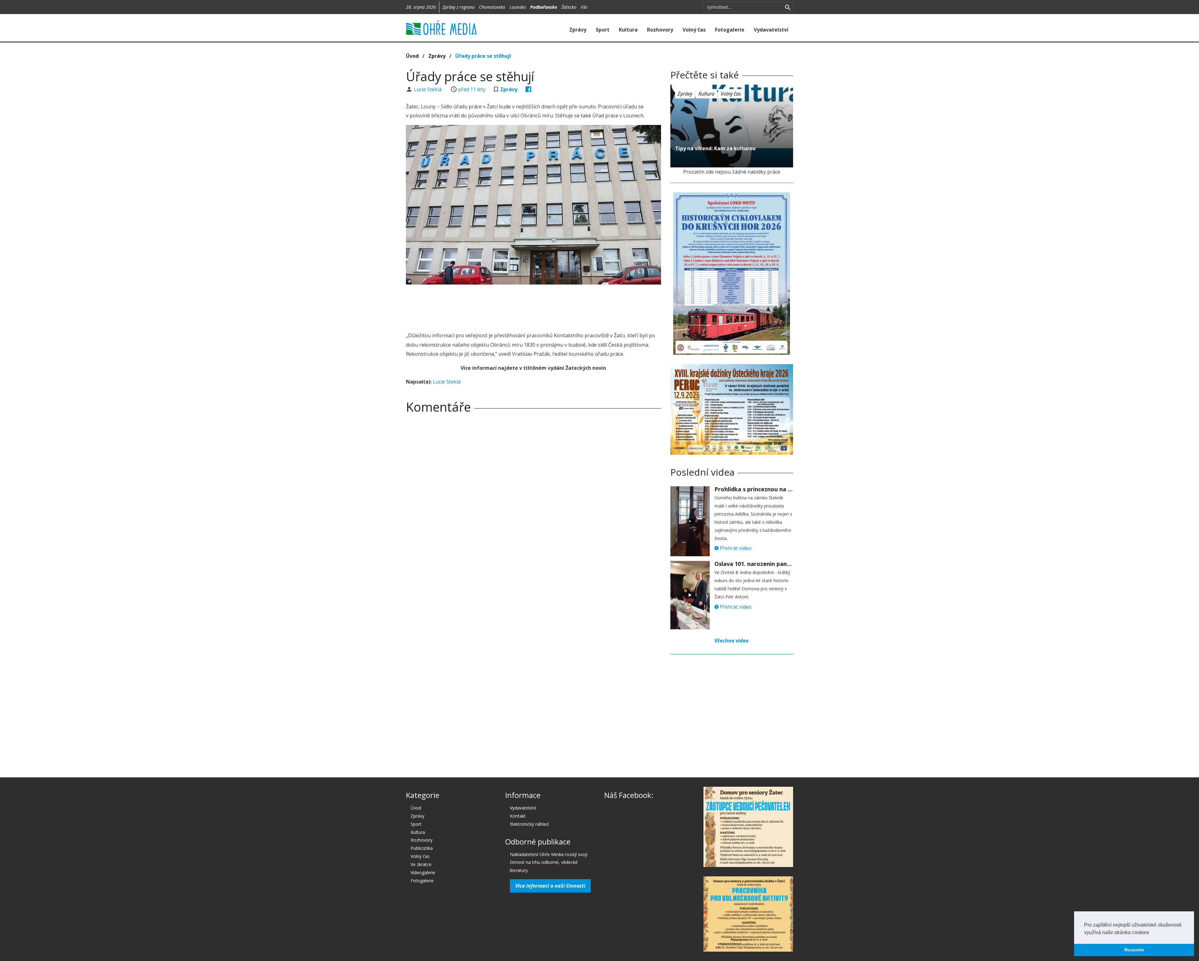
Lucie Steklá (428, 89)
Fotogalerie (729, 29)
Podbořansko (543, 7)
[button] (1151, 933)
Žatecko (568, 7)
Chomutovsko (492, 7)
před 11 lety (472, 89)
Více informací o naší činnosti (550, 885)
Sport (602, 29)
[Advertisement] (533, 306)
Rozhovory (660, 29)
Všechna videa (731, 640)
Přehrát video (735, 548)
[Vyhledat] (787, 7)
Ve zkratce (421, 864)
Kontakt (518, 816)
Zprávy (577, 29)
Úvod (412, 55)
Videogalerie (423, 872)
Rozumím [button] (1134, 949)
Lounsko (518, 7)
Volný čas (694, 29)
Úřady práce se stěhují (483, 55)
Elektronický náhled (529, 824)
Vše (584, 7)
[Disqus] (533, 506)
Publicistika (422, 848)
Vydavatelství (771, 29)
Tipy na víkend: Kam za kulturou (715, 148)
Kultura (628, 29)
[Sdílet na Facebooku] (528, 89)
